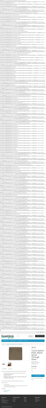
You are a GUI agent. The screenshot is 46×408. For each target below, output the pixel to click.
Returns (14, 400)
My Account (37, 399)
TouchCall (26, 340)
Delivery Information (4, 400)
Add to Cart (38, 375)
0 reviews (38, 378)
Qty (32, 370)
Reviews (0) (10, 368)
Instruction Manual (7, 390)
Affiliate (25, 400)
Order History (37, 400)
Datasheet (5, 391)
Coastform (35, 361)
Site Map (14, 401)
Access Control (5, 340)
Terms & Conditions (4, 402)
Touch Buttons (20, 340)
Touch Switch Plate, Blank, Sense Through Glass (14, 344)
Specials (25, 401)
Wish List (36, 401)
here (22, 380)
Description (4, 368)
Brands (25, 399)
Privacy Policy (3, 401)
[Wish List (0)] (40, 332)
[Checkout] (43, 332)
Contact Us (14, 399)
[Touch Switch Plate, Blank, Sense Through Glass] (15, 354)
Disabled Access (13, 340)
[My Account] (38, 332)
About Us (3, 399)
